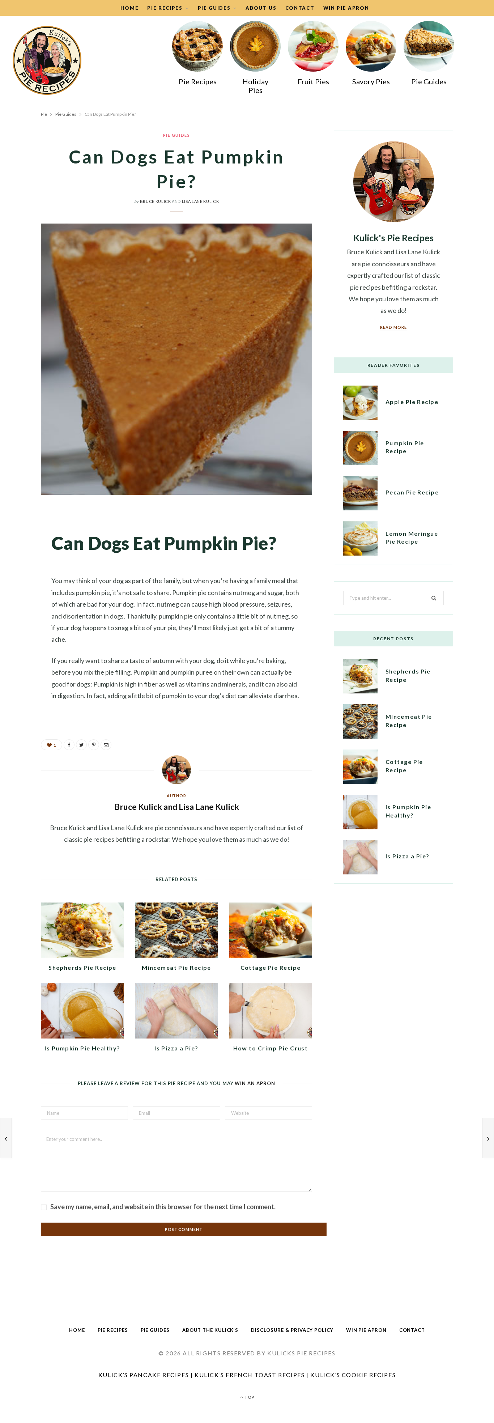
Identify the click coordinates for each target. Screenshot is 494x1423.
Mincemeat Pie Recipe (176, 967)
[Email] (21, 590)
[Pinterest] (21, 572)
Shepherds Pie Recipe (82, 967)
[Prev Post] (6, 1138)
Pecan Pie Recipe (412, 492)
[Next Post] (488, 1138)
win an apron (255, 1083)
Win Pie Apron (346, 8)
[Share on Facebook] (21, 535)
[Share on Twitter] (21, 553)
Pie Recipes (198, 81)
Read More (393, 327)
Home (129, 8)
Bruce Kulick (155, 201)
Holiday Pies (255, 85)
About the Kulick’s (210, 1330)
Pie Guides (214, 8)
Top (249, 1397)
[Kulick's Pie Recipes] (47, 60)
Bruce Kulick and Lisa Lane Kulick (176, 807)
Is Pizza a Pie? (176, 1048)
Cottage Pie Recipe (270, 967)
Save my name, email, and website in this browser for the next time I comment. (163, 1207)
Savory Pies (371, 81)
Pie (44, 114)
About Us (261, 8)
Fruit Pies (313, 81)
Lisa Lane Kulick (200, 201)
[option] (197, 56)
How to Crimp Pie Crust (270, 1048)
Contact (300, 8)
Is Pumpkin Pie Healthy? (82, 1048)
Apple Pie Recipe (412, 401)
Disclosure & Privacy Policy (292, 1330)
